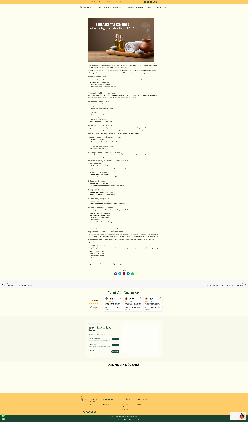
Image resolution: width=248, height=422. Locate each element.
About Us (105, 7)
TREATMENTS (139, 7)
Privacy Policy (132, 419)
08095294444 (93, 345)
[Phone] (3, 419)
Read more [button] (107, 309)
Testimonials (131, 7)
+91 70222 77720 (94, 339)
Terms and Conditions (108, 419)
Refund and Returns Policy (121, 419)
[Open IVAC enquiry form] (237, 416)
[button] (115, 273)
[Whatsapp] (3, 415)
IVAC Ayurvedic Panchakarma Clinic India (128, 416)
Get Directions (115, 351)
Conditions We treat (116, 7)
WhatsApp (116, 338)
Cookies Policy (141, 419)
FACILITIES (156, 7)
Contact (165, 7)
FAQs (148, 7)
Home (99, 7)
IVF (124, 7)
